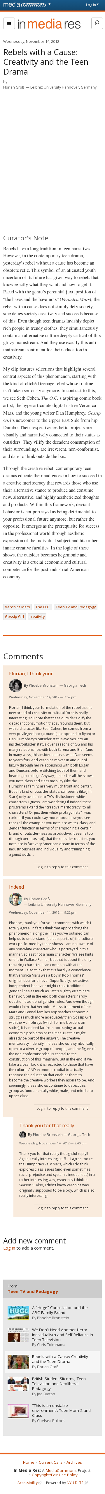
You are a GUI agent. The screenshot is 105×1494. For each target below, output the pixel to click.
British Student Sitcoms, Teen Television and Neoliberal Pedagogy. (59, 1383)
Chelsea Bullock (51, 1420)
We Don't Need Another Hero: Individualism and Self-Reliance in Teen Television (62, 1334)
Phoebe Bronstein (44, 685)
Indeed (16, 887)
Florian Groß (13, 87)
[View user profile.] (15, 685)
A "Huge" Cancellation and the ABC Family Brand (60, 1310)
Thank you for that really (46, 1125)
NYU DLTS (75, 1482)
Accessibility (28, 1482)
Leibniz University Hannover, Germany (63, 87)
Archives (74, 1462)
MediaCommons (61, 1470)
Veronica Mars (17, 606)
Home (28, 1462)
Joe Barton (46, 1393)
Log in (91, 4)
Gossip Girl (14, 616)
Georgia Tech (75, 685)
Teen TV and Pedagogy (76, 606)
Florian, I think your (31, 673)
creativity (37, 616)
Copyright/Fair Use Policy (55, 1474)
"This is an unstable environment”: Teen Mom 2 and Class (61, 1410)
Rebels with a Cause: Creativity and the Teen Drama (60, 1359)
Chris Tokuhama (51, 1344)
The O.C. (43, 606)
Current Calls (50, 1462)
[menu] (9, 23)
